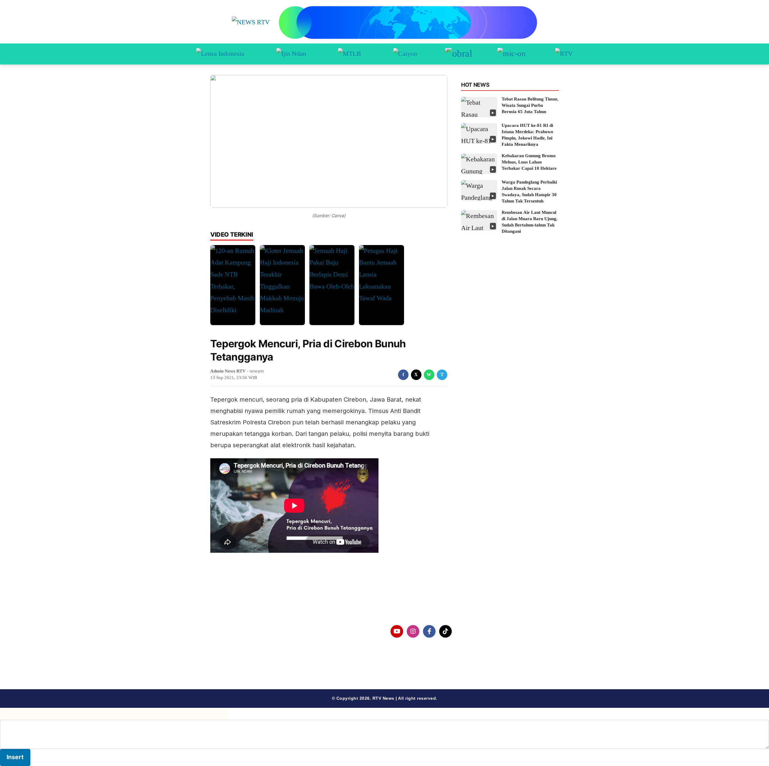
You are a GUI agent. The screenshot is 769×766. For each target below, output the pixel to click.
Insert (15, 757)
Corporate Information (246, 631)
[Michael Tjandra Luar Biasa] (349, 54)
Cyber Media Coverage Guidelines (259, 662)
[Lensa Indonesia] (220, 54)
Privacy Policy (236, 647)
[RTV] (564, 54)
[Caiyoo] (405, 54)
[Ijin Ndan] (291, 54)
